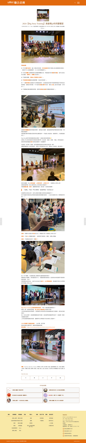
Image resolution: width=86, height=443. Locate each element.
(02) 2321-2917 (69, 420)
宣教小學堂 (20, 420)
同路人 (30, 414)
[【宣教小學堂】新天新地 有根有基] (85, 221)
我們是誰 (51, 418)
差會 (31, 418)
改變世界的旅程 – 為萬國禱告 (71, 435)
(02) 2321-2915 (69, 418)
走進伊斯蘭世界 (14, 420)
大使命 (22, 368)
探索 (14, 423)
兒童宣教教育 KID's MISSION (45, 26)
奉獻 (37, 414)
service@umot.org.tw (71, 417)
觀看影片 (70, 424)
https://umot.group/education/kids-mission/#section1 (41, 327)
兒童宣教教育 (35, 26)
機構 (31, 420)
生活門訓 (51, 368)
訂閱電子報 (51, 425)
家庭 (38, 368)
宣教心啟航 (14, 430)
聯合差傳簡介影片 (68, 428)
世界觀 (38, 366)
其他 (20, 430)
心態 (43, 368)
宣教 (29, 368)
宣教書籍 (20, 425)
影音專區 (42, 418)
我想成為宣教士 (68, 433)
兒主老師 (45, 366)
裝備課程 (14, 414)
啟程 (14, 425)
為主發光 (46, 368)
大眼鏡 (26, 368)
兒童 (49, 366)
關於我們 (51, 414)
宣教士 (35, 368)
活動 (25, 414)
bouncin (78, 441)
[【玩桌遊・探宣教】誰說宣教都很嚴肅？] (1, 221)
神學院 (30, 423)
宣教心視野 (14, 418)
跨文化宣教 (60, 368)
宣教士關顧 (20, 423)
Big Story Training (32, 366)
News (32, 26)
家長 (41, 368)
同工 (58, 366)
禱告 (9, 414)
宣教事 (32, 368)
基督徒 (63, 366)
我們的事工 (51, 420)
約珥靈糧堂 (55, 368)
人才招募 (51, 423)
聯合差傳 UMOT (68, 431)
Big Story (26, 366)
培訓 (60, 366)
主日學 (41, 366)
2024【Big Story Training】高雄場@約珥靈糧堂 (43, 23)
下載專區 (42, 420)
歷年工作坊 (53, 26)
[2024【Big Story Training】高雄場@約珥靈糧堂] (43, 15)
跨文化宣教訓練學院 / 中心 (31, 426)
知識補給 (58, 26)
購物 (46, 414)
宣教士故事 (20, 418)
